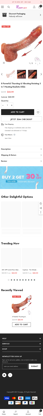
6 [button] (23, 280)
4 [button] (17, 280)
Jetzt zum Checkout (21, 119)
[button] (36, 63)
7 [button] (25, 280)
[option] (21, 45)
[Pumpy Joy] (21, 177)
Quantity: (5, 101)
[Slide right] (40, 15)
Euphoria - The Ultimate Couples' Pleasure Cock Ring (31, 270)
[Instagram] (4, 375)
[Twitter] (10, 375)
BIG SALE (28, 2)
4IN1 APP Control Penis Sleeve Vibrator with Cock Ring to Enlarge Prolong (10, 270)
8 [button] (28, 280)
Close (41, 2)
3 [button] (14, 280)
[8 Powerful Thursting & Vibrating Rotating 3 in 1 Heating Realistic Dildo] (21, 305)
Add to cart (17, 112)
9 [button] (31, 280)
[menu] (2, 7)
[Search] (8, 7)
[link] (21, 15)
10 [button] (34, 280)
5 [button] (20, 280)
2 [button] (11, 280)
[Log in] (34, 7)
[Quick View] (29, 301)
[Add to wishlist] (38, 112)
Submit (34, 366)
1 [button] (8, 280)
